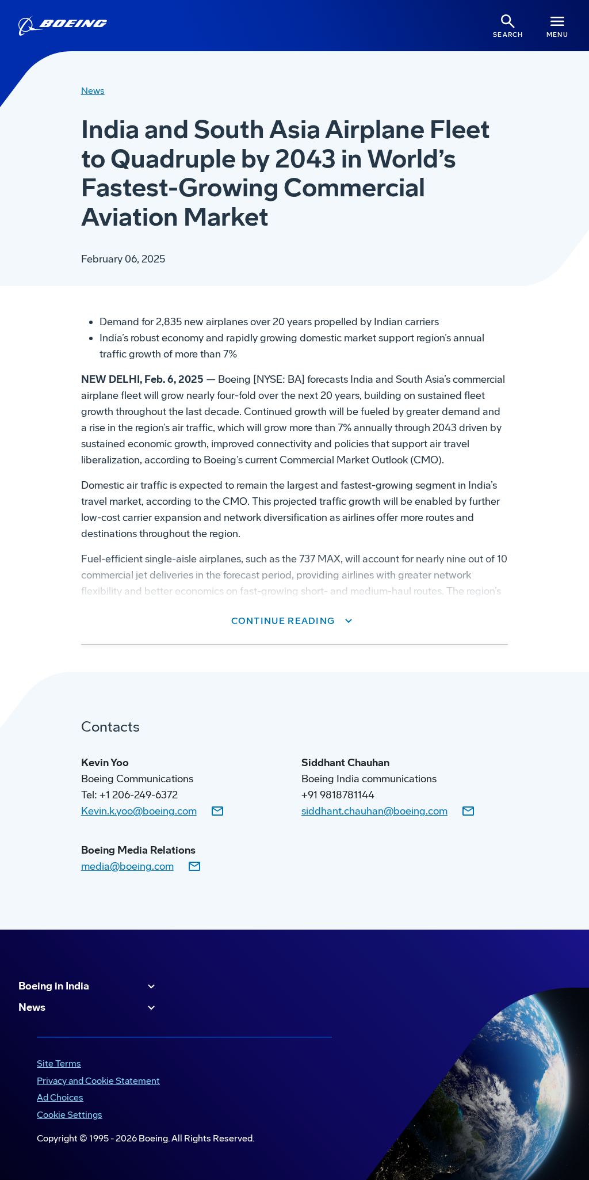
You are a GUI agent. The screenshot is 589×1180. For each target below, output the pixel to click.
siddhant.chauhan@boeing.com (374, 811)
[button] (295, 621)
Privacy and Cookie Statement (98, 1080)
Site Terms (59, 1063)
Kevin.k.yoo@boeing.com (139, 811)
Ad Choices (60, 1097)
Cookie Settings (69, 1114)
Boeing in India (53, 986)
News (31, 1007)
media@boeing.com (127, 866)
